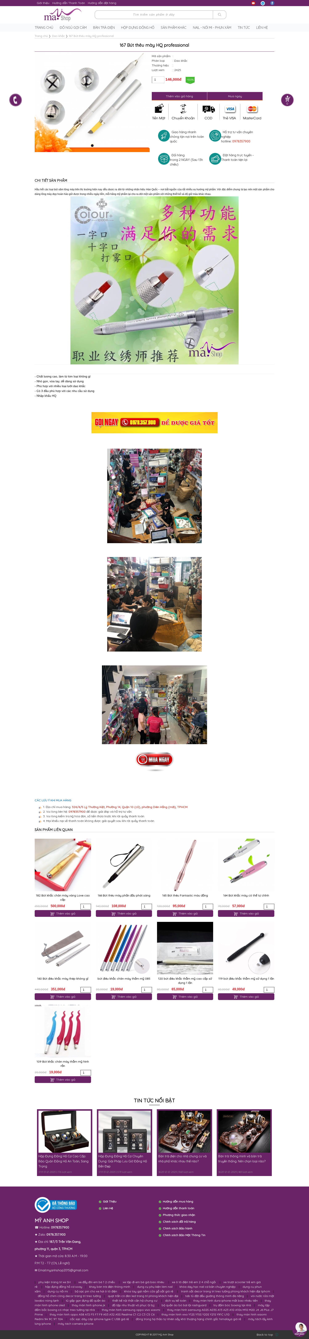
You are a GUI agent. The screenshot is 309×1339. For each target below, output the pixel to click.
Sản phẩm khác (173, 27)
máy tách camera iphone (75, 1324)
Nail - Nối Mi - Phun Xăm (212, 27)
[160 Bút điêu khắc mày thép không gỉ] (63, 948)
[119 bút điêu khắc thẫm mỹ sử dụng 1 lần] (246, 948)
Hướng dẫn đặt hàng (102, 3)
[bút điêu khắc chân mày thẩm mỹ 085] (124, 948)
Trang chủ (44, 27)
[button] (92, 145)
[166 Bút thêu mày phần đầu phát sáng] (124, 865)
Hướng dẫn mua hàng (178, 1201)
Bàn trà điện (104, 27)
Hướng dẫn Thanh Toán (68, 3)
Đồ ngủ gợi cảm (73, 27)
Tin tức (244, 27)
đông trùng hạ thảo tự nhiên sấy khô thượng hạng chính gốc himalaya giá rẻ (188, 1319)
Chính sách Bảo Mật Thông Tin (184, 1235)
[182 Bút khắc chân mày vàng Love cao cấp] (63, 865)
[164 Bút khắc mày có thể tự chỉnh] (246, 865)
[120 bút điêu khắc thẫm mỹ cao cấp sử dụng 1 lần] (185, 948)
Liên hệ (262, 27)
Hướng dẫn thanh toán (178, 1208)
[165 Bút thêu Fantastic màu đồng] (185, 865)
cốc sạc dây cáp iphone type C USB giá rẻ (99, 1319)
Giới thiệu (43, 3)
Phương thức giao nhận (179, 1215)
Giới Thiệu (109, 1201)
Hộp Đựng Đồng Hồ (137, 27)
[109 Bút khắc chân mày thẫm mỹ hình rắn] (63, 1031)
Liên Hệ (108, 1208)
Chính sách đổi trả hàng (179, 1221)
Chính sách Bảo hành (177, 1228)
